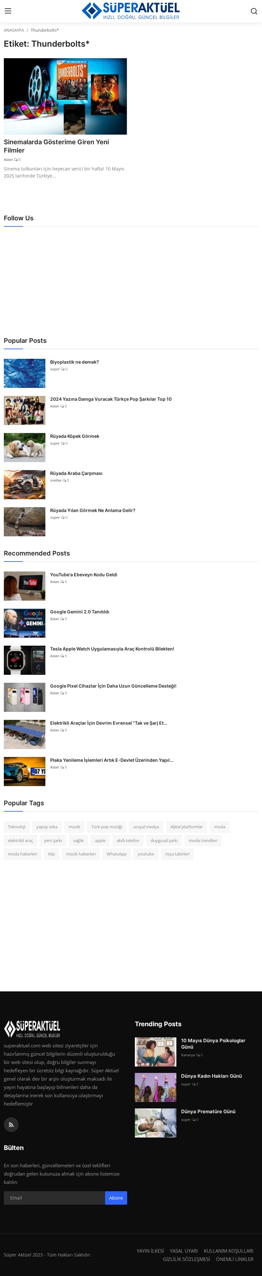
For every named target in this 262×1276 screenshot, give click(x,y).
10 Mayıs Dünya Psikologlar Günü (213, 1043)
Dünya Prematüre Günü (208, 1111)
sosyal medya (146, 827)
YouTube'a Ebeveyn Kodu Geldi (83, 574)
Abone (116, 1198)
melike (55, 480)
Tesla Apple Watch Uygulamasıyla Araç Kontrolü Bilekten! (112, 648)
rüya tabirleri (177, 854)
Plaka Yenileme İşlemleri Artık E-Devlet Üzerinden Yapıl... (111, 760)
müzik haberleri (81, 854)
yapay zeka (47, 827)
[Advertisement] (131, 281)
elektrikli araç (20, 840)
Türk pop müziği (106, 827)
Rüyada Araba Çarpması (76, 473)
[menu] (8, 11)
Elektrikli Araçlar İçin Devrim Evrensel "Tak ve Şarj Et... (108, 723)
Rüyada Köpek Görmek (74, 436)
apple (100, 840)
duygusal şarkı (164, 840)
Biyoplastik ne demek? (74, 362)
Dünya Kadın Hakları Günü (211, 1076)
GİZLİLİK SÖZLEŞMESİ (186, 1259)
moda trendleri (203, 840)
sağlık (78, 840)
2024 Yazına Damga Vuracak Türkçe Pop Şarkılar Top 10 (111, 399)
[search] (254, 11)
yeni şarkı (53, 840)
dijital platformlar (186, 827)
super (55, 368)
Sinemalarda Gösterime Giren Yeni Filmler (56, 146)
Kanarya (188, 1054)
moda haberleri (22, 854)
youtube (146, 854)
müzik (74, 827)
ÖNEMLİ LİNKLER (234, 1259)
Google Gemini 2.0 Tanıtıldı (79, 611)
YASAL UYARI (184, 1251)
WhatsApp (117, 854)
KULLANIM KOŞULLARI (228, 1251)
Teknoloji (16, 827)
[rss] (11, 1124)
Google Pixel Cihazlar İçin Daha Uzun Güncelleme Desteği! (113, 686)
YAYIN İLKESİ (150, 1251)
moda (219, 827)
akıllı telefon (128, 840)
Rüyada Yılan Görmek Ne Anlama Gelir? (92, 510)
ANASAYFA (14, 30)
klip (51, 854)
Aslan (8, 159)
